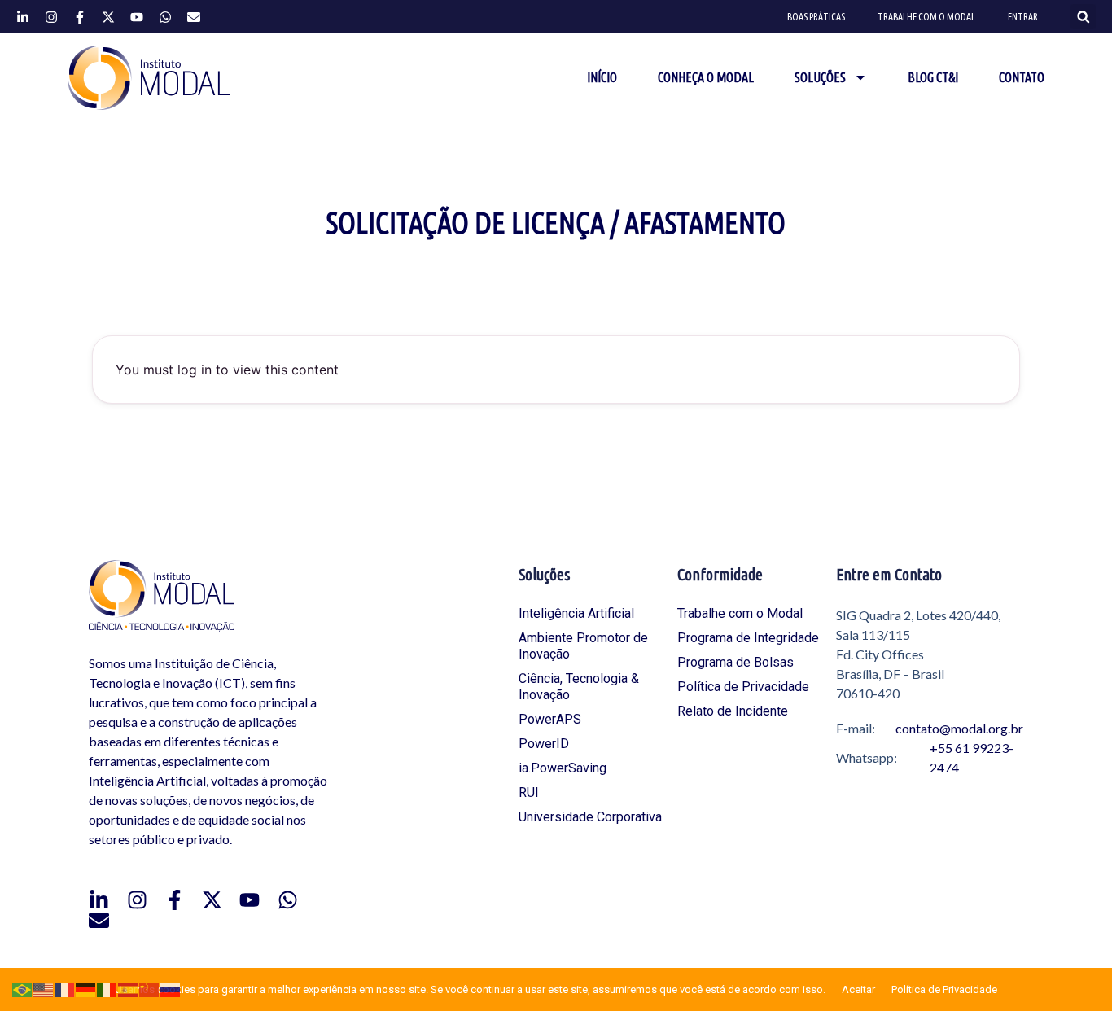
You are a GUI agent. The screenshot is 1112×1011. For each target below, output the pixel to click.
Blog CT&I (933, 77)
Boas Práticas (816, 16)
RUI (529, 792)
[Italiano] (107, 988)
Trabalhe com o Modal (926, 16)
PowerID (544, 743)
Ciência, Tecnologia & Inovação (579, 686)
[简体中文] (149, 988)
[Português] (22, 988)
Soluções (820, 77)
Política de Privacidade (743, 686)
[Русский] (171, 988)
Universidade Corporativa (590, 817)
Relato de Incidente (732, 711)
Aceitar (858, 989)
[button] (1083, 16)
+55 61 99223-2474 (971, 757)
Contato (1021, 77)
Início (602, 77)
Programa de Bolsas (735, 662)
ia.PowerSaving (562, 768)
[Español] (128, 988)
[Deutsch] (86, 988)
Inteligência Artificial (576, 613)
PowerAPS (550, 719)
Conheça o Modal (706, 77)
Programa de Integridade (748, 638)
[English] (44, 988)
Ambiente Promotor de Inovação (583, 646)
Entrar (1023, 16)
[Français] (65, 988)
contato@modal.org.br (959, 728)
